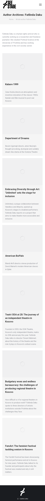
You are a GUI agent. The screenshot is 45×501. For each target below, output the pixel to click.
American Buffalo (14, 255)
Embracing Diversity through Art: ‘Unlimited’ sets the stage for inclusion (22, 193)
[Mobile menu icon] (40, 4)
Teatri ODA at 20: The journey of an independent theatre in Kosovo (22, 318)
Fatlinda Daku (33, 14)
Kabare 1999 (11, 84)
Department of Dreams (17, 138)
